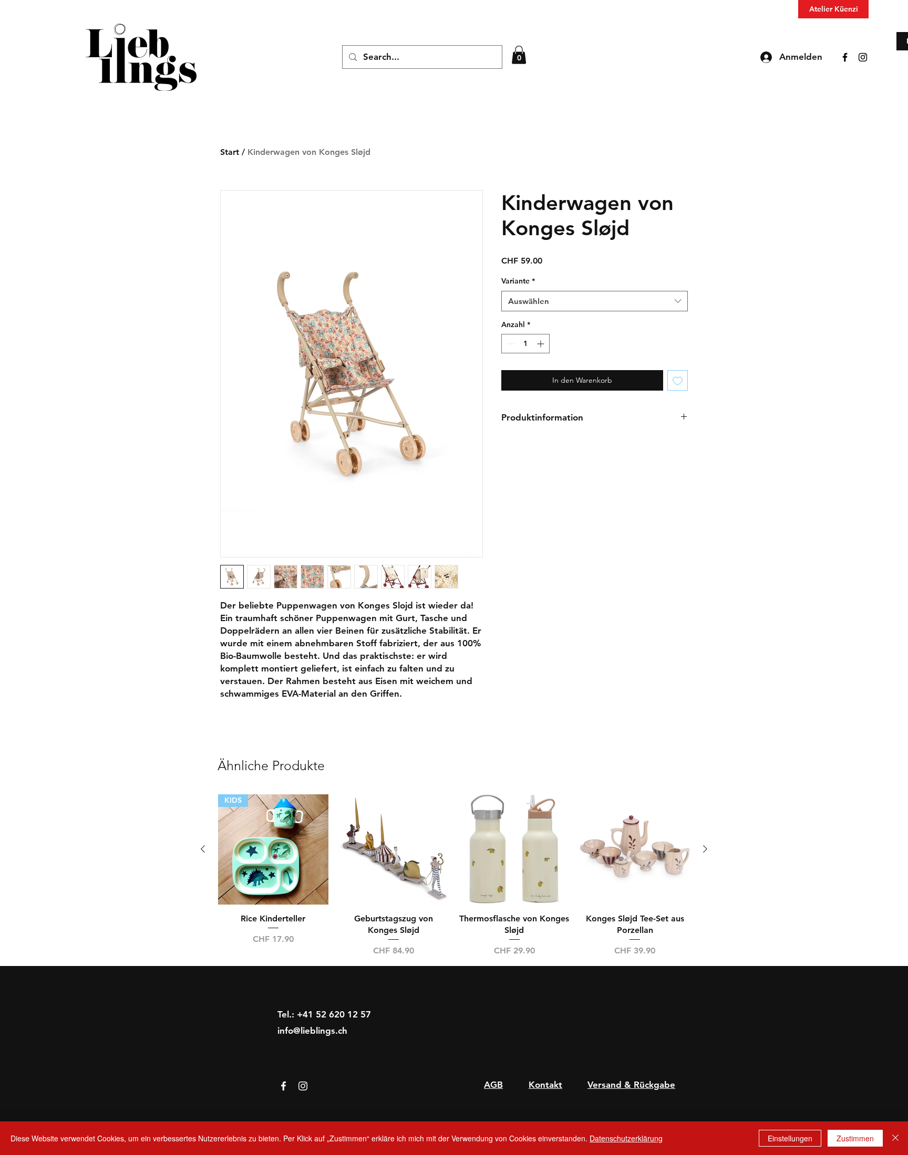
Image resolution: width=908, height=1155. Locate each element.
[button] (519, 55)
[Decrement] (509, 343)
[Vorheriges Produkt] (203, 849)
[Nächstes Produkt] (705, 849)
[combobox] (594, 301)
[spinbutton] (525, 343)
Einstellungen (790, 1138)
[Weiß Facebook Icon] (283, 1086)
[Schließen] (895, 1138)
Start (229, 152)
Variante (518, 281)
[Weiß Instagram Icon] (303, 1086)
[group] (454, 876)
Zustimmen (855, 1138)
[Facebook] (845, 57)
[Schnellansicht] (394, 849)
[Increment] (541, 343)
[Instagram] (863, 57)
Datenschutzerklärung (626, 1138)
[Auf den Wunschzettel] (677, 380)
